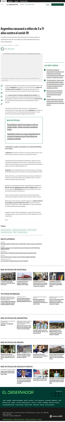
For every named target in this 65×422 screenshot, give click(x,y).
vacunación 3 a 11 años (6, 232)
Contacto (39, 419)
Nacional (31, 400)
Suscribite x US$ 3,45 (57, 4)
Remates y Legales (54, 402)
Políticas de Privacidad (18, 419)
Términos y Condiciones (30, 419)
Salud (15, 232)
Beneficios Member (17, 400)
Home (4, 400)
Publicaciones (19, 404)
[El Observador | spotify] (55, 395)
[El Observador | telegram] (58, 395)
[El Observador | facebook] (53, 393)
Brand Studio (6, 402)
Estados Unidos (24, 1)
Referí (25, 400)
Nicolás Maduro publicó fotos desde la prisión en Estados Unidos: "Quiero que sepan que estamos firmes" (21, 244)
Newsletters (28, 404)
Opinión (39, 402)
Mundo (22, 4)
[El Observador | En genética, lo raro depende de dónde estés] (8, 322)
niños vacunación (32, 229)
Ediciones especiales (8, 404)
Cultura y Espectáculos (23, 402)
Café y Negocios (39, 400)
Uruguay (4, 1)
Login (47, 4)
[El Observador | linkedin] (52, 395)
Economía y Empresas (51, 400)
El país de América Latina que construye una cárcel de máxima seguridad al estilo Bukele (18, 257)
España (16, 1)
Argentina (10, 1)
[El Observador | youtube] (58, 393)
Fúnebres (45, 402)
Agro (59, 400)
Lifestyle (33, 402)
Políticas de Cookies (7, 419)
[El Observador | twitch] (61, 395)
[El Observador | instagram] (56, 393)
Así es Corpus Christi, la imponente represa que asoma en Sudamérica (14, 261)
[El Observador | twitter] (50, 393)
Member (9, 400)
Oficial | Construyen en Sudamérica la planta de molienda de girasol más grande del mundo (18, 253)
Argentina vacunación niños (19, 229)
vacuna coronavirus (5, 229)
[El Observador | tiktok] (61, 393)
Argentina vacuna (22, 232)
